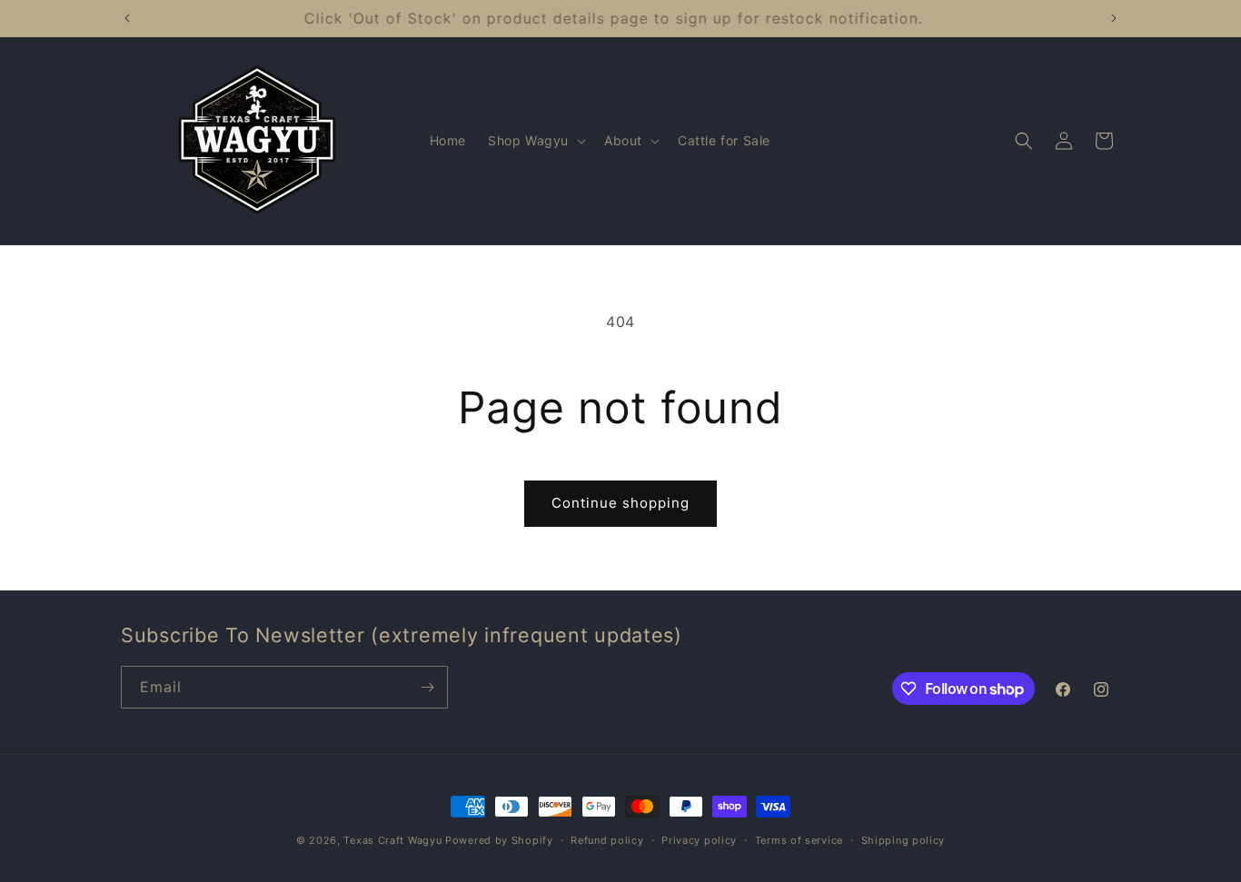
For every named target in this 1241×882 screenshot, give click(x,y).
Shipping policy (903, 840)
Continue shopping (620, 502)
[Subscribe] (427, 687)
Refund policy (607, 840)
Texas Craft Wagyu (392, 840)
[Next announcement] (1114, 18)
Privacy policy (699, 840)
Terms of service (799, 840)
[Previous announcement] (127, 18)
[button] (535, 141)
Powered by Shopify (499, 840)
